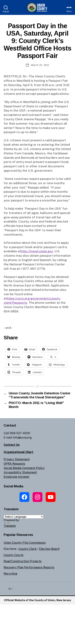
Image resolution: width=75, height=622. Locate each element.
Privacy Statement (17, 459)
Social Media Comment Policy (24, 468)
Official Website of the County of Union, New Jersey (37, 600)
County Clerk (28, 549)
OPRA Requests (14, 463)
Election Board (49, 549)
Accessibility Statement (20, 472)
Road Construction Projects (23, 561)
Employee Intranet (16, 476)
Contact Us (12, 445)
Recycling (10, 573)
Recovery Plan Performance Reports (29, 567)
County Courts (13, 555)
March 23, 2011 (40, 64)
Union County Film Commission (25, 542)
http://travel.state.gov (37, 251)
